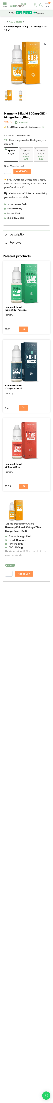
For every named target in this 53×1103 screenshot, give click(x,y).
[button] (45, 44)
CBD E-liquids (15, 22)
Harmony (9, 315)
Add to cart (22, 171)
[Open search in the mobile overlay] (41, 5)
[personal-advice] (35, 5)
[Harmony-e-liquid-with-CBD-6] (16, 510)
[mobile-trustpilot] (38, 13)
